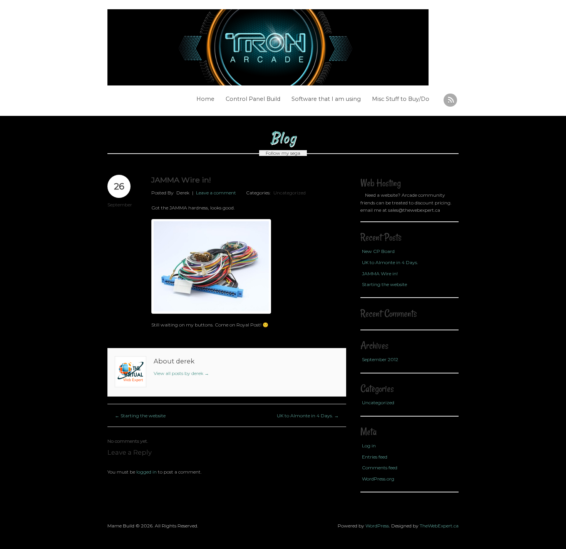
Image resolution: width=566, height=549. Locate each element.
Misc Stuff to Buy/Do (400, 98)
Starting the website (140, 415)
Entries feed (374, 457)
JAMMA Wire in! (380, 273)
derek (182, 193)
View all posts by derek (181, 373)
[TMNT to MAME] (273, 47)
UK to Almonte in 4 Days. (308, 415)
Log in (369, 446)
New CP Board (378, 251)
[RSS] (450, 100)
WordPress (377, 526)
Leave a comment (216, 193)
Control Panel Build (253, 98)
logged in (146, 472)
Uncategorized (289, 193)
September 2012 (380, 359)
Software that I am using (326, 98)
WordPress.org (378, 479)
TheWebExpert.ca (439, 526)
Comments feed (379, 467)
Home (205, 98)
